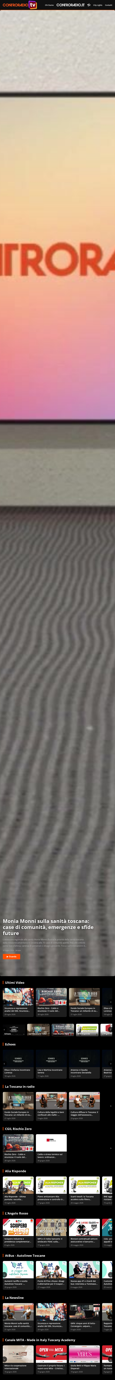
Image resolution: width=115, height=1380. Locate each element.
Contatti (108, 5)
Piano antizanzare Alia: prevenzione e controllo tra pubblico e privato (51, 1199)
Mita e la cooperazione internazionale (15, 1367)
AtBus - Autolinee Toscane (25, 1255)
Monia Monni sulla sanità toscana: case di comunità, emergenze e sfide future (17, 1326)
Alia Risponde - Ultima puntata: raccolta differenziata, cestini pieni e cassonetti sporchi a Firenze (17, 1200)
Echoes (10, 1044)
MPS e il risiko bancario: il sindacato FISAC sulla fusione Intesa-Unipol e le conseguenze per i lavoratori (51, 1242)
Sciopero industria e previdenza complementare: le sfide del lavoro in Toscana (17, 1242)
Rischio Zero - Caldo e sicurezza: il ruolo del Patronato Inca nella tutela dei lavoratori (50, 1012)
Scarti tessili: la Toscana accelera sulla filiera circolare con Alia (82, 1199)
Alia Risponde (15, 1171)
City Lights (97, 5)
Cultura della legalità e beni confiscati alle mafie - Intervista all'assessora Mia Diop (51, 1116)
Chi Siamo (49, 5)
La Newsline (14, 1297)
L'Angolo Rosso (16, 1213)
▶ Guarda (11, 956)
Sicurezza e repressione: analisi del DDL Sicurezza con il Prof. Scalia (16, 1011)
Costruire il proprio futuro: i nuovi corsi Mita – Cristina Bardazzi (51, 1368)
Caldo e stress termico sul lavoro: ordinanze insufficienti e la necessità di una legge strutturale (51, 1158)
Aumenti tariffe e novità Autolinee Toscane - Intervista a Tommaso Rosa (17, 1284)
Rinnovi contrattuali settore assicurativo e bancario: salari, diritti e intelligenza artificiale (84, 1242)
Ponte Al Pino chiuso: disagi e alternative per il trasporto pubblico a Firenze (51, 1284)
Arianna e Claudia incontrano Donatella (81, 1071)
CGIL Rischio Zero (18, 1129)
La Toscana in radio (20, 1086)
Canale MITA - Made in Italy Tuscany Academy (40, 1340)
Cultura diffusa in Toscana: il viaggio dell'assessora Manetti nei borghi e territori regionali (84, 1116)
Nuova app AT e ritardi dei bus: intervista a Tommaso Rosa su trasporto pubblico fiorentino (84, 1285)
